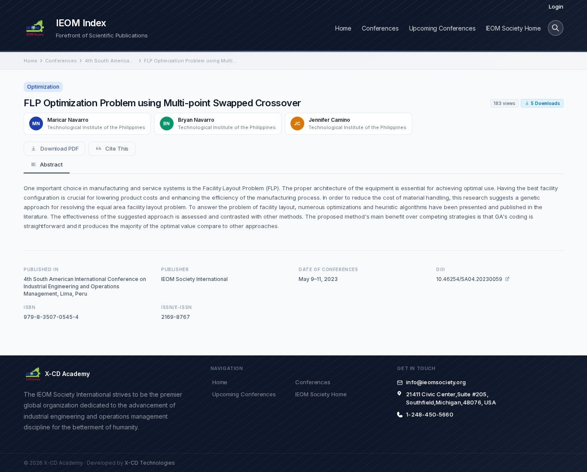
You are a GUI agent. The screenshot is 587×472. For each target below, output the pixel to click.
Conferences (380, 28)
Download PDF (59, 148)
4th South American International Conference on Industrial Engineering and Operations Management (110, 61)
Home (343, 28)
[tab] (47, 165)
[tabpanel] (293, 207)
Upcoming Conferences (442, 28)
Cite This (116, 148)
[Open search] (555, 28)
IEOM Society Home (513, 28)
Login (556, 6)
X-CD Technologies (150, 463)
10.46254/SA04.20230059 (469, 279)
